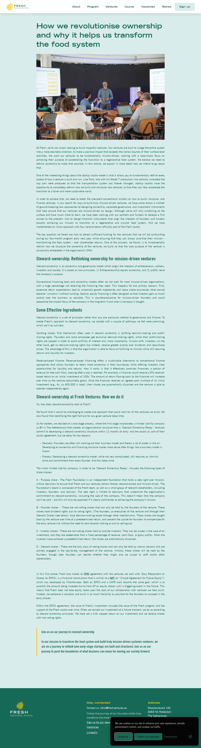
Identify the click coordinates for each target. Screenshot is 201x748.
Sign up (184, 7)
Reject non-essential (148, 736)
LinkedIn (92, 732)
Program (92, 7)
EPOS (86, 574)
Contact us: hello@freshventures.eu (107, 708)
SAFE (112, 578)
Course (129, 7)
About (76, 7)
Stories (166, 7)
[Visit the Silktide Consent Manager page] (190, 736)
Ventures (112, 7)
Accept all (123, 736)
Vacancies (148, 7)
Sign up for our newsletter (101, 722)
